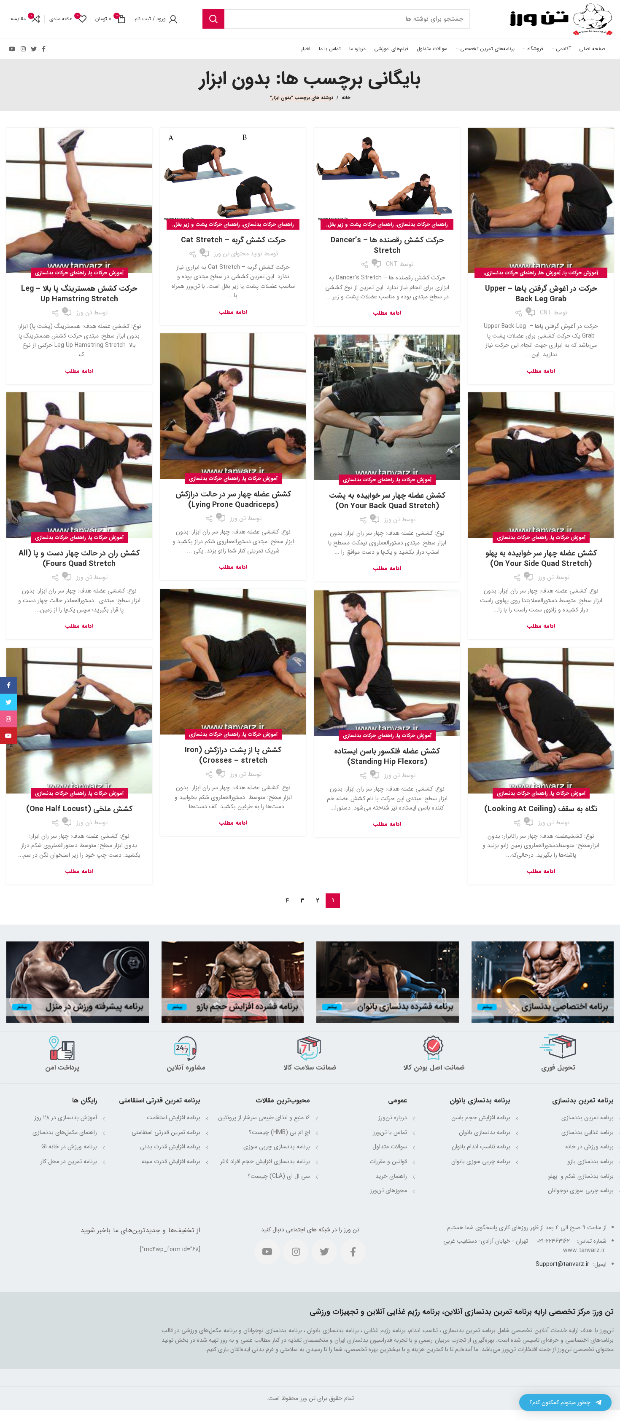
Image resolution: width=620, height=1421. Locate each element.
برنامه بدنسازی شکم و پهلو (580, 1176)
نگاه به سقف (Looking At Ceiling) (541, 809)
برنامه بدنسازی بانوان (484, 1132)
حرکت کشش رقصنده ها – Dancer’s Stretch (387, 245)
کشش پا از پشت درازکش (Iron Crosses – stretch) (233, 755)
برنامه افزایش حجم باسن (480, 1117)
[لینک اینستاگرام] (23, 48)
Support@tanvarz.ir (562, 1264)
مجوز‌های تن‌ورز (388, 1190)
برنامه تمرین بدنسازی (587, 1117)
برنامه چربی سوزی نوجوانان (581, 1190)
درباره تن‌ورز (392, 1117)
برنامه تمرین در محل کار (68, 1161)
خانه (346, 98)
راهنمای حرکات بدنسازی (510, 273)
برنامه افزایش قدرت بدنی (170, 1146)
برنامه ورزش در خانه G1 (69, 1146)
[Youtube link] (12, 48)
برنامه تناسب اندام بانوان (481, 1146)
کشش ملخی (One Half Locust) (79, 809)
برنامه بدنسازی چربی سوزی (276, 1146)
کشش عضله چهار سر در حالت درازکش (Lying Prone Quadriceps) (233, 499)
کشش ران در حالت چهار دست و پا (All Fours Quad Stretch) (79, 558)
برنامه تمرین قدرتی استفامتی (166, 1132)
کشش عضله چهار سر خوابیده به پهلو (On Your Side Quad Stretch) (541, 558)
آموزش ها (550, 273)
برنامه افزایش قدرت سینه (170, 1161)
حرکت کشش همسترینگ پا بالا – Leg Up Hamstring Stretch (79, 294)
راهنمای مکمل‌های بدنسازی (64, 1132)
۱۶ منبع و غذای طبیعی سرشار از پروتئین (264, 1117)
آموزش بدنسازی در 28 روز (65, 1117)
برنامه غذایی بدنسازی (587, 1132)
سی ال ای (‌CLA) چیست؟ (279, 1176)
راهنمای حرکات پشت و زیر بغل (361, 224)
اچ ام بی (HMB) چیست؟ (279, 1132)
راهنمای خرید (391, 1176)
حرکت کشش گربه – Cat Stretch (233, 240)
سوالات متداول (389, 1146)
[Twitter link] (33, 48)
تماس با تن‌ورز (390, 1132)
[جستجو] (213, 19)
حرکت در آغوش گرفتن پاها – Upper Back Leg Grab (541, 294)
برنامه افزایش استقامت (173, 1117)
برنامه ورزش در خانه (589, 1146)
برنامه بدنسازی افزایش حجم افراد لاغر (265, 1161)
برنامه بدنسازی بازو (590, 1161)
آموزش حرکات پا (580, 273)
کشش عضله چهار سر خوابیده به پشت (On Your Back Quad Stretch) (387, 501)
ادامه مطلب (541, 371)
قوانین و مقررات (388, 1161)
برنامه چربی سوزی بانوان (480, 1161)
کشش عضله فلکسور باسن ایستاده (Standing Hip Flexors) (387, 756)
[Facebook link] (43, 48)
